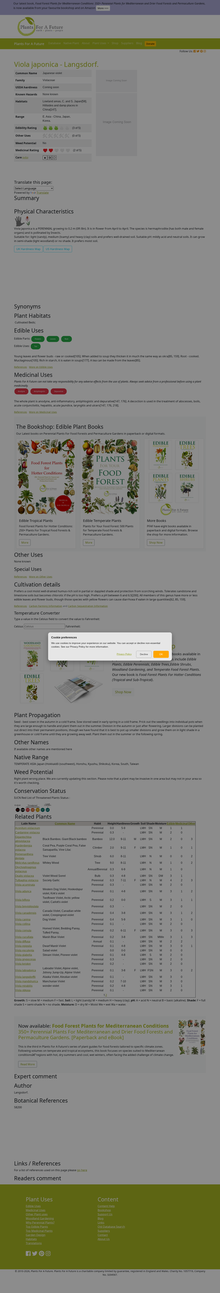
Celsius (18, 626)
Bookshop (104, 1210)
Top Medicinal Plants (39, 1231)
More (24, 542)
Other (191, 823)
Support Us (105, 1214)
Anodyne (21, 391)
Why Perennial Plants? (40, 1222)
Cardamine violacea (27, 832)
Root (66, 339)
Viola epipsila (23, 945)
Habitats (31, 1239)
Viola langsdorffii (25, 976)
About (86, 43)
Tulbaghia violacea (26, 880)
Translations (34, 1243)
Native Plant (71, 43)
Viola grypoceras (25, 959)
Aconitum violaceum (27, 828)
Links (101, 1222)
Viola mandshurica (26, 981)
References (20, 367)
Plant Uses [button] (99, 43)
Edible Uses (33, 1206)
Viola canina (22, 919)
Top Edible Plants (37, 1227)
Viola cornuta (23, 930)
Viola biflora (22, 899)
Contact (103, 1235)
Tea (35, 346)
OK (161, 654)
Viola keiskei (23, 963)
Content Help (106, 1206)
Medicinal (181, 823)
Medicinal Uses (35, 1210)
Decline (144, 654)
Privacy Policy (124, 654)
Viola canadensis (25, 912)
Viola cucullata (24, 937)
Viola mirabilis (23, 985)
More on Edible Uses (41, 367)
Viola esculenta (24, 950)
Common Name (65, 823)
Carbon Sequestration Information (88, 606)
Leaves (53, 339)
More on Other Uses (40, 576)
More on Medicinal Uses (43, 412)
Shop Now (156, 542)
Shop (115, 43)
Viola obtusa (22, 990)
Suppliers (127, 43)
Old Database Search (111, 1227)
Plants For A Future (29, 43)
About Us (104, 1239)
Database (54, 43)
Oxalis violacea (24, 875)
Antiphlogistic (39, 391)
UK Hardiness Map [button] (28, 249)
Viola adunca (23, 891)
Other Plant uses (37, 1214)
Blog (139, 43)
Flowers (38, 339)
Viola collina (22, 923)
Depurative (58, 391)
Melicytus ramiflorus (27, 862)
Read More (27, 1064)
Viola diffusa (22, 941)
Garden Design (35, 1235)
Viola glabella (23, 954)
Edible (171, 823)
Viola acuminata (25, 884)
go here (82, 1170)
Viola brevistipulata (26, 906)
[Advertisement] (191, 128)
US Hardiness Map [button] (58, 249)
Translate (43, 193)
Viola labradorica (25, 970)
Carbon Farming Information (45, 606)
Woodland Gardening (40, 1218)
